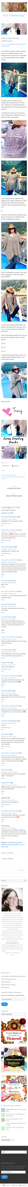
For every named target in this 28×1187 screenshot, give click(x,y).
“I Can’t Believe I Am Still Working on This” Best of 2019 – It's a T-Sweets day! (13, 844)
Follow (4, 1004)
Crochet (6, 476)
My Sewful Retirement (9, 517)
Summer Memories (6, 982)
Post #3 (3, 351)
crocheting (12, 476)
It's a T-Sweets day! (14, 15)
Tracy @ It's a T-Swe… (11, 1114)
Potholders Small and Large (8, 979)
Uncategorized (12, 475)
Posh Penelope (5, 987)
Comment (21, 870)
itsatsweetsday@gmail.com (12, 943)
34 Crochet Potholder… (11, 1123)
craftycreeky (5, 663)
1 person (9, 523)
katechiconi (5, 734)
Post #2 (3, 347)
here (2, 207)
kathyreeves (5, 783)
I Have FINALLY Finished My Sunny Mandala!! (13, 976)
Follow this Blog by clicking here (11, 992)
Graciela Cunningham (9, 721)
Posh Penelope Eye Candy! (8, 984)
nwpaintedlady (6, 691)
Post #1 (3, 343)
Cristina (7, 1119)
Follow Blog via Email (8, 1163)
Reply (2, 525)
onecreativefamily (7, 547)
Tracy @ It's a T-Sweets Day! (9, 530)
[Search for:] (14, 880)
